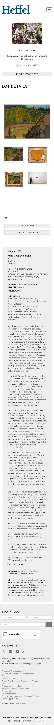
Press (4, 683)
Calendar (5, 676)
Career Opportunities (10, 698)
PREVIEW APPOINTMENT (27, 74)
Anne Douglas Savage (19, 256)
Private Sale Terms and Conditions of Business (20, 681)
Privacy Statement (9, 693)
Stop (21, 565)
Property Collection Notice (12, 686)
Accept (41, 721)
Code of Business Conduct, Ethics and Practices (21, 696)
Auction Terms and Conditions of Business (18, 673)
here (32, 721)
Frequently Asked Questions (13, 671)
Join (48, 624)
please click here (25, 560)
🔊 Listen (12, 565)
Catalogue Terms (9, 678)
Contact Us (6, 691)
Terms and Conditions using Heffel (15, 688)
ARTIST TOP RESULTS (27, 226)
